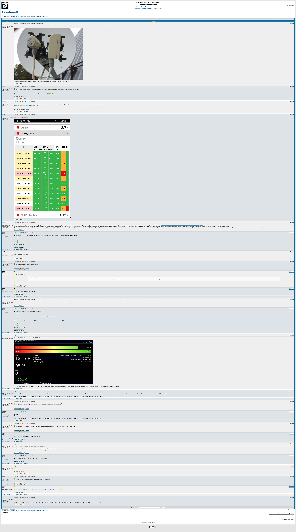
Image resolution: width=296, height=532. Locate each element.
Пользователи (158, 6)
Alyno (149, 523)
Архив (147, 6)
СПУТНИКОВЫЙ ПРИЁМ (42, 16)
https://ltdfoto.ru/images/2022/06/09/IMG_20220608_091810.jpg (27, 106)
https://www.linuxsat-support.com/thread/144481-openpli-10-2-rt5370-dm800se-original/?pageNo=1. (182, 225)
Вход (161, 8)
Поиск (152, 6)
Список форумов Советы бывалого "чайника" (26, 16)
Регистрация (138, 8)
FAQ (143, 6)
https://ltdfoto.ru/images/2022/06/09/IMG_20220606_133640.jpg (27, 105)
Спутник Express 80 (10, 12)
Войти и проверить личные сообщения (150, 8)
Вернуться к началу (6, 83)
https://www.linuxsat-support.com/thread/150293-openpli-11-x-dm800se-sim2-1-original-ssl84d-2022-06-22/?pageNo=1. (55, 227)
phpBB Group (153, 522)
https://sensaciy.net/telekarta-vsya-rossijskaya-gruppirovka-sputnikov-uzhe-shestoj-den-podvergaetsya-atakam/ (38, 489)
